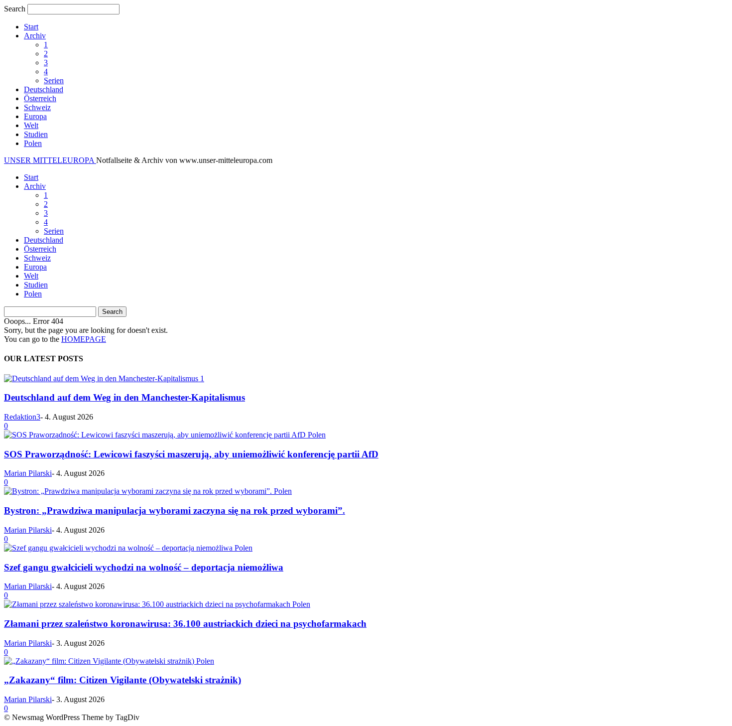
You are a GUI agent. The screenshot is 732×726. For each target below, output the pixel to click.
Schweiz (37, 107)
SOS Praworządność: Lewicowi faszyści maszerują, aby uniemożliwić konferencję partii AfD (191, 454)
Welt (31, 125)
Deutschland (43, 89)
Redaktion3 (22, 417)
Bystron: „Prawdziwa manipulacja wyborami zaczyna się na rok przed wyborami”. (174, 510)
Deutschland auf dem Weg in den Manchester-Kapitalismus (124, 397)
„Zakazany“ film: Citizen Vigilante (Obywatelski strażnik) (122, 680)
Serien (54, 80)
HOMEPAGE (83, 339)
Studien (36, 134)
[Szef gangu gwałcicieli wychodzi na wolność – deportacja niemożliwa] (119, 548)
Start (31, 26)
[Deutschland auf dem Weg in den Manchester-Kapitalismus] (102, 378)
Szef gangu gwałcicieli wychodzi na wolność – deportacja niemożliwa (143, 567)
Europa (35, 116)
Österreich (40, 98)
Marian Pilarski (28, 473)
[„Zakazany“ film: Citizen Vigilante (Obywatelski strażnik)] (100, 661)
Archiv (35, 35)
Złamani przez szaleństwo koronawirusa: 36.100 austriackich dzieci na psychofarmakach (185, 623)
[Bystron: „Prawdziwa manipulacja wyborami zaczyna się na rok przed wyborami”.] (139, 491)
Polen (33, 143)
